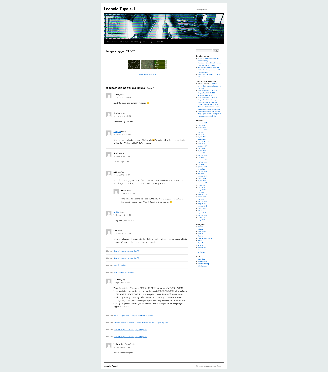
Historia (200, 229)
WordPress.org (202, 266)
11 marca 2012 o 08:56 (129, 193)
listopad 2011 (202, 217)
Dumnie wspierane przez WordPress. (210, 366)
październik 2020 (203, 141)
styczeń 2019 (202, 150)
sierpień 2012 (202, 204)
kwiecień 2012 (202, 206)
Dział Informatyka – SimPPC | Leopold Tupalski (130, 329)
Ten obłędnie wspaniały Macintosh (208, 67)
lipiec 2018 (201, 153)
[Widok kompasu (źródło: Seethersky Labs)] (134, 64)
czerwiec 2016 (202, 160)
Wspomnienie (202, 250)
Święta (200, 240)
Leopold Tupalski (119, 8)
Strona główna (112, 42)
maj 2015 (201, 164)
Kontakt (160, 42)
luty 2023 (201, 132)
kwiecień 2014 (202, 176)
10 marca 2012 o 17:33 (122, 156)
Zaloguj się (201, 259)
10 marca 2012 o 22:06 (122, 175)
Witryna (200, 245)
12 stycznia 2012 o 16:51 (122, 97)
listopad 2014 (202, 169)
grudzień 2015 (202, 162)
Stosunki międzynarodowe (206, 238)
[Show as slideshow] (147, 74)
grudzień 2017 (202, 155)
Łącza (152, 42)
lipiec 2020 (201, 144)
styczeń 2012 (202, 213)
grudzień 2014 (202, 167)
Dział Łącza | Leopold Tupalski (124, 272)
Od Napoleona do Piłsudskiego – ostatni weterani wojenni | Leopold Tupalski (141, 322)
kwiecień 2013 (202, 194)
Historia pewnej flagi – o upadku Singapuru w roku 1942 (209, 86)
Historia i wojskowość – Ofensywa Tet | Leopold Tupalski (133, 315)
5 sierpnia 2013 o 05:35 (122, 282)
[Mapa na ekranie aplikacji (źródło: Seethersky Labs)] (147, 64)
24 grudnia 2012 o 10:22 (122, 233)
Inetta (116, 211)
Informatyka (124, 42)
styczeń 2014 (202, 180)
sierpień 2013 (202, 190)
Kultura (200, 234)
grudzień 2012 (202, 201)
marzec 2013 (202, 197)
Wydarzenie (201, 252)
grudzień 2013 (202, 183)
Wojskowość (202, 247)
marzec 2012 (202, 208)
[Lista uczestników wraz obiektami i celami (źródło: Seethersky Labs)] (160, 64)
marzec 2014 (202, 178)
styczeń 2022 (202, 137)
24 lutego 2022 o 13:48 (122, 347)
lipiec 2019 (201, 148)
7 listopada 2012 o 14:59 (122, 215)
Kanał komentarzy (203, 264)
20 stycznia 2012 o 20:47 (122, 134)
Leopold (117, 131)
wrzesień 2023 (202, 130)
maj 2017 (201, 157)
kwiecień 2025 (202, 123)
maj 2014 (201, 174)
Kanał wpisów (202, 261)
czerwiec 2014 (202, 171)
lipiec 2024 (201, 125)
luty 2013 (201, 199)
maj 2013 (201, 192)
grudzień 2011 (202, 215)
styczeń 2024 (202, 127)
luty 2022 (201, 134)
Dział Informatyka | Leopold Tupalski (127, 251)
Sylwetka (201, 243)
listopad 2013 (202, 185)
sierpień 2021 (202, 139)
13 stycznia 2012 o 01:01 (122, 116)
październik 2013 (203, 187)
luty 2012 (201, 210)
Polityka (200, 236)
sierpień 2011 (202, 220)
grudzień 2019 (202, 146)
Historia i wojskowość (139, 42)
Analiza (200, 227)
